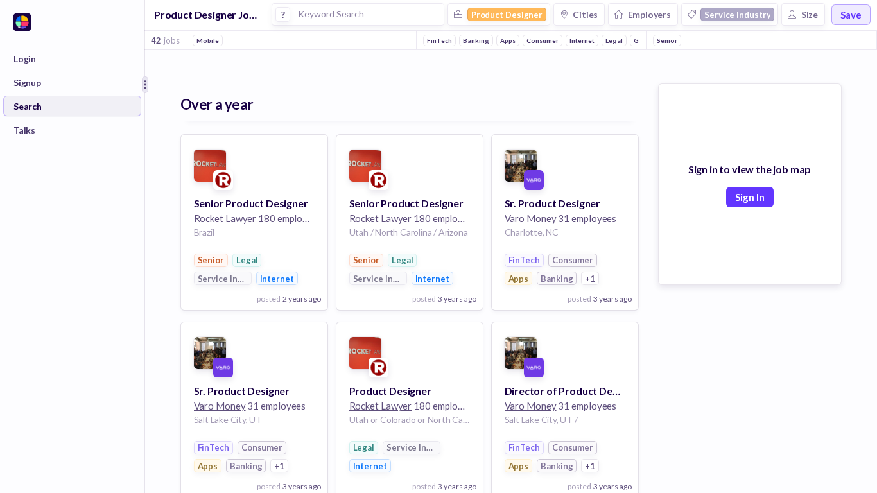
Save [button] (851, 15)
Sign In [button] (750, 197)
